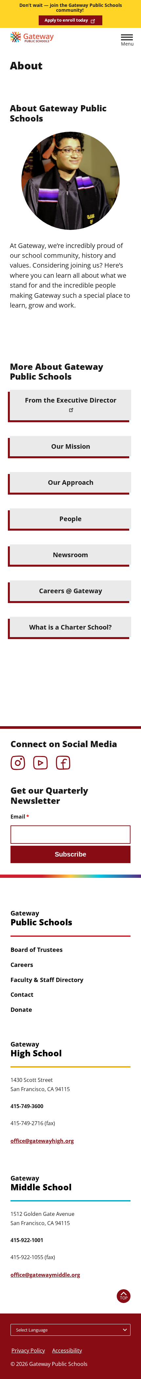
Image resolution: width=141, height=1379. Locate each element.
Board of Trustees (36, 950)
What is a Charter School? (70, 627)
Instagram (17, 760)
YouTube (40, 760)
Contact (21, 994)
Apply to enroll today (66, 20)
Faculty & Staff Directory (46, 980)
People (70, 518)
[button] (127, 41)
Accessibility (67, 1350)
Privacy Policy (28, 1350)
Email (17, 816)
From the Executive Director (70, 400)
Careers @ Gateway (70, 590)
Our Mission (70, 446)
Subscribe (70, 854)
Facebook (63, 760)
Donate (21, 1009)
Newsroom (70, 554)
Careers (21, 965)
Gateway (41, 918)
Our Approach (70, 482)
